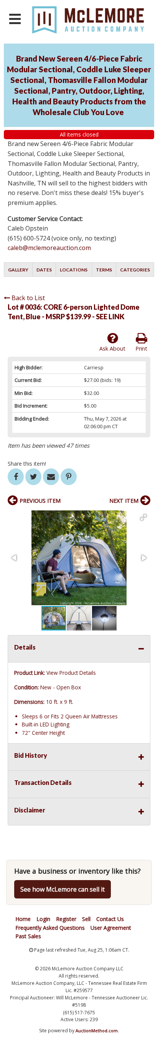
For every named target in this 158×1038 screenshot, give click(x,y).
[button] (143, 517)
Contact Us (110, 919)
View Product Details (71, 672)
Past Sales (28, 936)
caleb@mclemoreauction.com (49, 248)
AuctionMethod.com (97, 1030)
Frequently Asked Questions (50, 927)
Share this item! (27, 463)
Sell (86, 919)
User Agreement (111, 927)
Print (141, 348)
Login (43, 919)
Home (23, 919)
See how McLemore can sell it (62, 889)
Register (66, 919)
